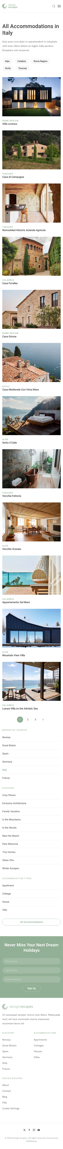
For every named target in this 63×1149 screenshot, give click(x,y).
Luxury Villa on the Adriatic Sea (20, 709)
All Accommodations (31, 922)
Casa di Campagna (13, 177)
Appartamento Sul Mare (16, 602)
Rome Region (40, 61)
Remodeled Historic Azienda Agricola (24, 230)
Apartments (40, 1039)
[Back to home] (10, 6)
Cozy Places (9, 795)
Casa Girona (9, 336)
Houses (38, 1051)
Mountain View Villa (13, 655)
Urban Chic (8, 860)
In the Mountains (11, 819)
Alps (7, 61)
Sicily (8, 68)
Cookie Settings (10, 1108)
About (5, 1085)
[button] (53, 6)
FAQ (4, 1102)
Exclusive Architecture (14, 803)
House (5, 902)
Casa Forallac (10, 283)
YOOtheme (31, 1141)
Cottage (6, 894)
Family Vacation (11, 811)
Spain (5, 753)
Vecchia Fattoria (11, 496)
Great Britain (9, 745)
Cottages (39, 1045)
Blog (4, 1096)
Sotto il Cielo (9, 443)
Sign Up (31, 988)
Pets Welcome (10, 844)
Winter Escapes (10, 868)
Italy (4, 770)
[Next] (43, 719)
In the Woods (9, 828)
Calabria (21, 61)
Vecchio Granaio (11, 549)
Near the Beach (10, 836)
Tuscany (22, 68)
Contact (6, 1090)
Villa (4, 910)
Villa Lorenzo (9, 124)
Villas (37, 1057)
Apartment (8, 885)
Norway (6, 737)
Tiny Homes (8, 852)
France (6, 778)
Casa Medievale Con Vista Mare (20, 390)
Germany (7, 762)
